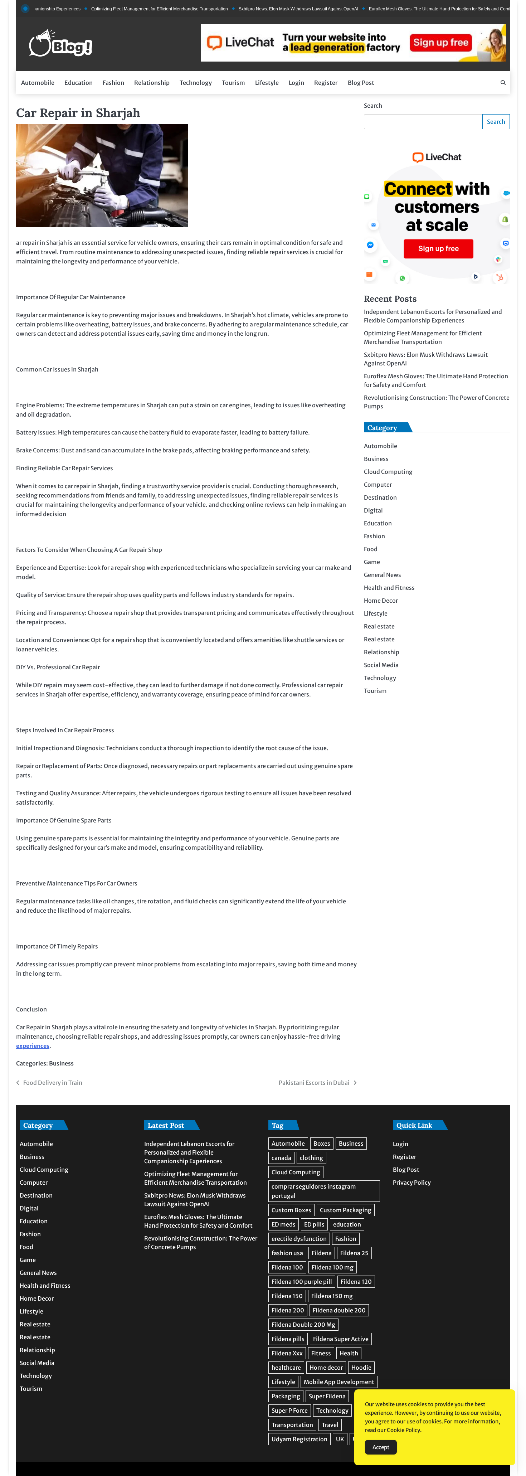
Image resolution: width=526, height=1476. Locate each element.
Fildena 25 (354, 1253)
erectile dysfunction (299, 1238)
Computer (378, 485)
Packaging (286, 1396)
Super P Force (290, 1410)
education (347, 1224)
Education (78, 82)
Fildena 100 (287, 1267)
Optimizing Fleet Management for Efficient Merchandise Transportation (135, 8)
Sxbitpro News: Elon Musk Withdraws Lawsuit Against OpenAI (274, 8)
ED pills (314, 1224)
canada (281, 1157)
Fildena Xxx (287, 1353)
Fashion (113, 82)
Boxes (321, 1143)
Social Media (381, 665)
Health (349, 1353)
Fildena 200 (288, 1310)
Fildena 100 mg (333, 1267)
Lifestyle (267, 82)
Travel (330, 1424)
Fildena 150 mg (332, 1296)
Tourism (233, 82)
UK (340, 1439)
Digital (373, 510)
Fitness (321, 1353)
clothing (311, 1157)
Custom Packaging (345, 1210)
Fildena (322, 1253)
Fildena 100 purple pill (302, 1281)
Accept (380, 1447)
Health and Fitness (389, 588)
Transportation (292, 1424)
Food (371, 549)
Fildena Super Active (341, 1339)
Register (326, 82)
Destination (380, 497)
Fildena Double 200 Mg (303, 1324)
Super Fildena (327, 1396)
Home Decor (381, 601)
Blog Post (361, 82)
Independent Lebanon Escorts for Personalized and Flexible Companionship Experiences (189, 1152)
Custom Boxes (291, 1210)
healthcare (286, 1367)
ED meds (284, 1224)
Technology (196, 82)
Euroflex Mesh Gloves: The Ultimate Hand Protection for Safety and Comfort (418, 8)
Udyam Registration (299, 1439)
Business (61, 1063)
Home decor (326, 1367)
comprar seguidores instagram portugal (314, 1191)
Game (372, 562)
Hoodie (361, 1367)
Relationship (152, 82)
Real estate (379, 626)
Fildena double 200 (339, 1310)
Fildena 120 (356, 1281)
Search (373, 105)
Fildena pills (288, 1339)
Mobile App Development (339, 1381)
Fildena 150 (287, 1296)
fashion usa (287, 1253)
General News (382, 575)
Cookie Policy (403, 1430)
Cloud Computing (388, 472)
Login (296, 82)
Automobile (37, 82)
